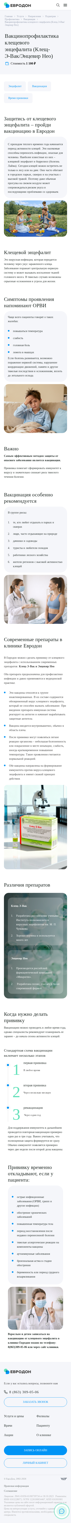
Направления (34, 16)
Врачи (8, 1425)
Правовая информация (16, 1486)
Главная (9, 16)
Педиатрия (50, 16)
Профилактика (12, 19)
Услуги (20, 16)
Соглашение (10, 1491)
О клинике (43, 1435)
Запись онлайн (35, 1450)
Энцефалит (14, 86)
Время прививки (18, 98)
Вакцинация (29, 19)
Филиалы (42, 1416)
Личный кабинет (35, 1462)
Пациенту (43, 1425)
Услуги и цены (14, 1416)
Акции (8, 1435)
